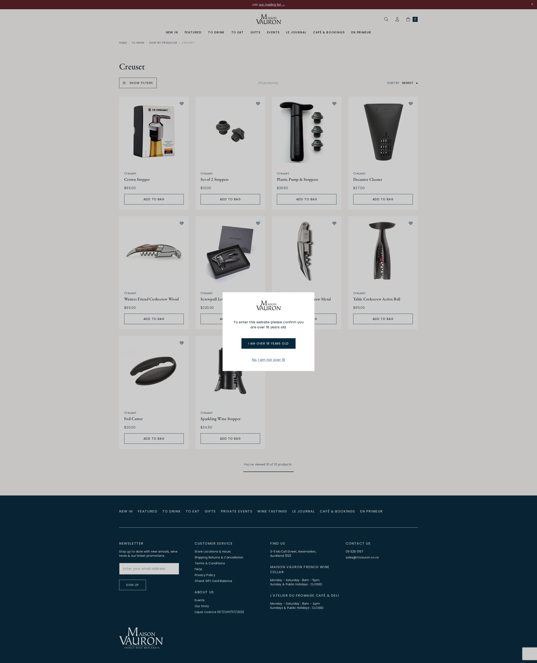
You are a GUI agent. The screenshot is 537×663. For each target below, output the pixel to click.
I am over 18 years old (268, 343)
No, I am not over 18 (268, 359)
